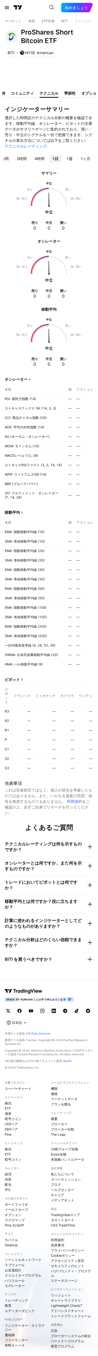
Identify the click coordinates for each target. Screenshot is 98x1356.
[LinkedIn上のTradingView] (53, 1011)
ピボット (12, 679)
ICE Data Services (38, 1033)
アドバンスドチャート (67, 1311)
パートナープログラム (67, 1341)
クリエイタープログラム (23, 1275)
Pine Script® (14, 1225)
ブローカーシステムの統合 (71, 1336)
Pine (8, 1134)
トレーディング (16, 1300)
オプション (13, 1215)
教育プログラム (62, 1346)
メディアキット (62, 1200)
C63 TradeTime (63, 1225)
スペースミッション (66, 1179)
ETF (8, 1108)
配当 (8, 1184)
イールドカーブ (16, 1210)
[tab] (21, 159)
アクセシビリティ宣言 (67, 1261)
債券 (8, 1114)
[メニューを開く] (7, 7)
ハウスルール (15, 1280)
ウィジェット (61, 1295)
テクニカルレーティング (26, 146)
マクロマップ (15, 1220)
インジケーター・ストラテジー (25, 1327)
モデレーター (15, 1286)
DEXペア (11, 1129)
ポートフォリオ (16, 1204)
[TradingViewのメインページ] (18, 7)
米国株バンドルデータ (67, 1159)
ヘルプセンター (62, 1190)
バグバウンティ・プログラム (71, 1273)
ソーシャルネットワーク (23, 1260)
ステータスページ (64, 1280)
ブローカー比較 (62, 1129)
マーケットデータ (64, 1099)
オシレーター (16, 379)
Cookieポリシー (63, 1255)
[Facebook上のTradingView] (19, 1011)
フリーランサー (16, 1340)
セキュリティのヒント (67, 1266)
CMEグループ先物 (64, 1149)
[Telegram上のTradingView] (65, 1011)
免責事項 (57, 1245)
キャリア (57, 1195)
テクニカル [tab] (49, 93)
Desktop (11, 1245)
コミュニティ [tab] (22, 93)
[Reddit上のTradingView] (88, 1011)
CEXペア (11, 1124)
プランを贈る (61, 1104)
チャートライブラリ (66, 1300)
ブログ (56, 1184)
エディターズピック (20, 1311)
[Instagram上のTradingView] (42, 1011)
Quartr (67, 1061)
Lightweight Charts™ (67, 1306)
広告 (54, 1331)
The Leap (58, 1134)
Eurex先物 (58, 1154)
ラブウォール (15, 1265)
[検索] (51, 7)
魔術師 (10, 1335)
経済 (8, 1174)
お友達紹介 (13, 1270)
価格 (54, 1094)
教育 (8, 1306)
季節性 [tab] (70, 93)
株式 (8, 1103)
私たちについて (62, 1174)
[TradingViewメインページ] (23, 991)
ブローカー (59, 1124)
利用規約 (74, 801)
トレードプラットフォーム (71, 1316)
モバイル (11, 1240)
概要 (54, 1119)
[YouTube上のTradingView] (31, 1011)
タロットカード (62, 1220)
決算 (8, 1179)
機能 (54, 1089)
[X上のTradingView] (8, 1011)
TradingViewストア (65, 1215)
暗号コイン (13, 1119)
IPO (7, 1190)
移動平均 (12, 512)
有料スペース (15, 1345)
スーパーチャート (18, 1089)
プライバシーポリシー (67, 1250)
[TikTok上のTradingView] (76, 1011)
